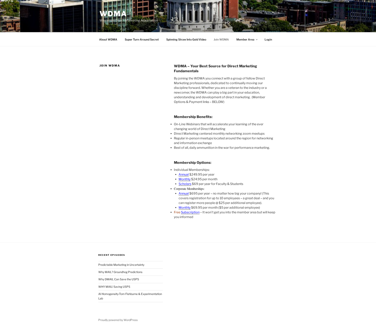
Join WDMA (221, 39)
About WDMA (108, 39)
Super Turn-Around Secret (142, 39)
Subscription (190, 212)
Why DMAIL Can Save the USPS (118, 279)
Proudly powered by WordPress (118, 320)
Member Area (245, 39)
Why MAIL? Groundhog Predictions (120, 272)
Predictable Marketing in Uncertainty (121, 264)
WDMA (113, 13)
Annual (184, 174)
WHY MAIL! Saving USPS (114, 286)
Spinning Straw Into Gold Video (186, 39)
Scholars (185, 184)
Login (268, 39)
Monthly (185, 179)
